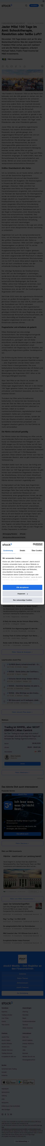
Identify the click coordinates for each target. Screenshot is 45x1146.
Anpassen (21, 594)
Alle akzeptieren (22, 587)
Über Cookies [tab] (37, 550)
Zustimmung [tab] (8, 550)
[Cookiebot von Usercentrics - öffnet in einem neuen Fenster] (32, 544)
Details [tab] (22, 550)
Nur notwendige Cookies (22, 600)
